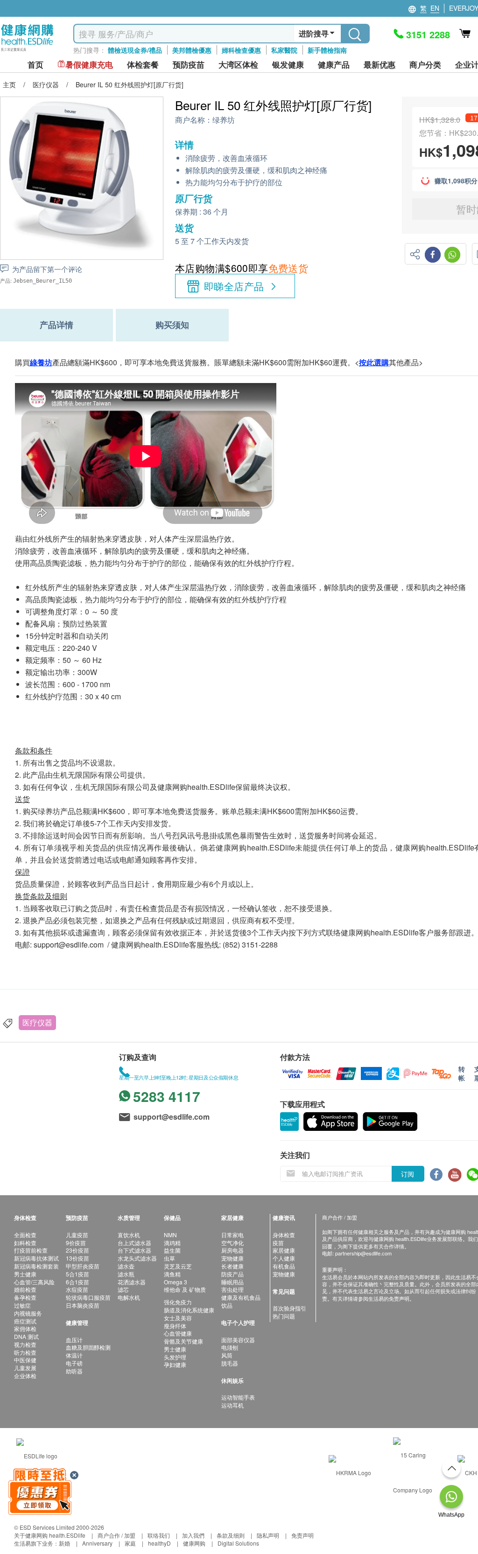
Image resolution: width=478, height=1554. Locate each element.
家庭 (130, 1543)
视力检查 (25, 1344)
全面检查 (25, 1235)
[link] (36, 1455)
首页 (35, 64)
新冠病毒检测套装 (36, 1266)
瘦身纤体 (175, 1326)
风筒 (226, 1355)
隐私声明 (268, 1535)
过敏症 (22, 1305)
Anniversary (97, 1543)
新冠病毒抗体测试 (36, 1258)
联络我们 (159, 1535)
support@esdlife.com (69, 944)
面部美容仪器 (238, 1340)
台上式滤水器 (134, 1243)
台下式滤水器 (134, 1250)
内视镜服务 (28, 1313)
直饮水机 (129, 1235)
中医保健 (25, 1360)
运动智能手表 (238, 1397)
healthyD (159, 1543)
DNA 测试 (26, 1336)
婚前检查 (25, 1289)
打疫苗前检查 (31, 1250)
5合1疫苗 (77, 1274)
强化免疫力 (178, 1302)
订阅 (407, 1173)
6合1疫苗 (77, 1282)
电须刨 (229, 1347)
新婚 (64, 1543)
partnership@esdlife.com (363, 1253)
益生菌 (172, 1250)
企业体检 (25, 1376)
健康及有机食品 (240, 1297)
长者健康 (232, 1266)
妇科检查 (25, 1243)
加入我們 (193, 1535)
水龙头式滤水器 (137, 1258)
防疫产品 (232, 1274)
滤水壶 (126, 1266)
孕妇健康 (175, 1364)
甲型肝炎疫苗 (82, 1266)
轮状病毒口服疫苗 (88, 1297)
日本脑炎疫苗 (82, 1305)
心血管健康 (178, 1333)
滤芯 (123, 1289)
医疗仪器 (37, 1022)
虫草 (169, 1258)
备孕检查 (25, 1297)
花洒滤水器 (132, 1282)
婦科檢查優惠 (241, 50)
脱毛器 (229, 1363)
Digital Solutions (238, 1543)
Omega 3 (175, 1282)
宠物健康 (232, 1258)
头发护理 (175, 1357)
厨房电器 (232, 1250)
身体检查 (284, 1235)
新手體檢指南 (327, 50)
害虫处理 (232, 1289)
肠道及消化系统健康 (189, 1310)
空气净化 (232, 1243)
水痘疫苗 (77, 1289)
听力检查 (25, 1352)
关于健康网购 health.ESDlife (49, 1535)
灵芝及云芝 (178, 1266)
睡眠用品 (232, 1282)
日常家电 (232, 1235)
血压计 (74, 1340)
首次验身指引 (289, 1308)
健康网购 (194, 1543)
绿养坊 (223, 120)
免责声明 (302, 1535)
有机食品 (284, 1266)
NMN (170, 1235)
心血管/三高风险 (34, 1282)
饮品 (226, 1305)
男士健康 (25, 1274)
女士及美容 (178, 1318)
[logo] (27, 51)
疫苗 (278, 1243)
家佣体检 (25, 1328)
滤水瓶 (126, 1274)
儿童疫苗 (77, 1235)
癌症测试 (25, 1321)
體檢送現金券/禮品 (135, 50)
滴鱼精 (172, 1274)
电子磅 (74, 1363)
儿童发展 (25, 1368)
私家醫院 (284, 50)
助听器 (74, 1371)
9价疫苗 (76, 1243)
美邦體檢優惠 (191, 50)
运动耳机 (232, 1405)
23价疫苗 (77, 1250)
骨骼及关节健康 (183, 1341)
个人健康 (284, 1258)
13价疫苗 (77, 1258)
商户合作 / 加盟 (116, 1535)
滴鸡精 (172, 1243)
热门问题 (284, 1316)
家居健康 (284, 1250)
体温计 (74, 1355)
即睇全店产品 (234, 286)
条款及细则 (231, 1535)
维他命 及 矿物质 (185, 1289)
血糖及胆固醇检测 (88, 1347)
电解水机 (129, 1297)
